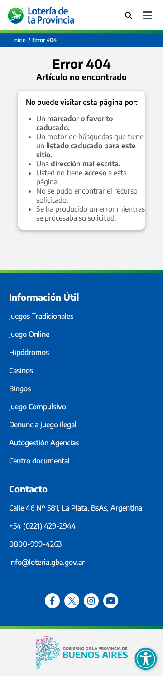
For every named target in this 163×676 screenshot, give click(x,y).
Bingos (20, 388)
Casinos (21, 370)
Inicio (19, 40)
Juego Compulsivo (37, 406)
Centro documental (39, 460)
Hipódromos (29, 352)
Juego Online (29, 334)
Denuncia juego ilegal (43, 424)
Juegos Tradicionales (41, 316)
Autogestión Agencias (44, 442)
